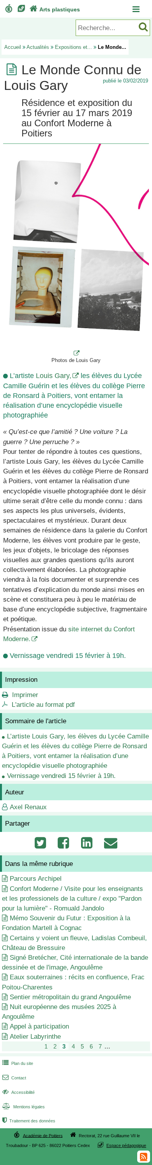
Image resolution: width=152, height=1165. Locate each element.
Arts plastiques (55, 9)
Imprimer (25, 695)
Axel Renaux (28, 807)
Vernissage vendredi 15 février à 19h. (61, 776)
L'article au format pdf (43, 704)
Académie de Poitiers (43, 1135)
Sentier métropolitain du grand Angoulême (70, 997)
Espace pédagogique (126, 1145)
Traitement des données (28, 1120)
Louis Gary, (53, 376)
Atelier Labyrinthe (35, 1036)
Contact (14, 1077)
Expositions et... (73, 47)
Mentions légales (23, 1106)
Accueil (12, 47)
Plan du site (17, 1063)
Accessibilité (18, 1092)
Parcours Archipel (36, 878)
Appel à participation (39, 1026)
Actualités (38, 47)
